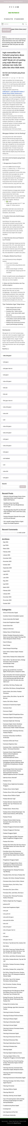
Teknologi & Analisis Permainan (11, 1012)
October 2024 (6, 603)
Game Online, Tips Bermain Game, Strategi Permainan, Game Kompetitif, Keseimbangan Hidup (14, 661)
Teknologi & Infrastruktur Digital (11, 1022)
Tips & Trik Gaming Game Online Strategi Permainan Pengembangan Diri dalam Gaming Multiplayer (13, 1100)
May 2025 (5, 581)
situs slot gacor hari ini (9, 930)
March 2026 (6, 548)
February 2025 (6, 590)
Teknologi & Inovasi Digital (10, 1025)
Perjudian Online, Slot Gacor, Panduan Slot (14, 875)
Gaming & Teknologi (8, 666)
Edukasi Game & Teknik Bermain (11, 632)
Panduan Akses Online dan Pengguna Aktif (14, 792)
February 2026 (6, 551)
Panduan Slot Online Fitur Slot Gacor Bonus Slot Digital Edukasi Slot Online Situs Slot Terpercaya (14, 846)
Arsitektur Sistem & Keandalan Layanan (13, 616)
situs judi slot (6, 914)
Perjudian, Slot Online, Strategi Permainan (14, 878)
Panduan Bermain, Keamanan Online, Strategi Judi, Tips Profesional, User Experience (12, 803)
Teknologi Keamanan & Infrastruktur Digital (14, 1077)
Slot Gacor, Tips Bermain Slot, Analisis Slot (14, 943)
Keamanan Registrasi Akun (10, 744)
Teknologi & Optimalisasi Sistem (11, 1043)
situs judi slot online (8, 920)
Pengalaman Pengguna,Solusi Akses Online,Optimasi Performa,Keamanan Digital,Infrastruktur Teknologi (12, 864)
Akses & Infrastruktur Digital (10, 612)
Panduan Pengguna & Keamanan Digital (13, 827)
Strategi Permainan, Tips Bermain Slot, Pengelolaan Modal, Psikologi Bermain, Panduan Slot (13, 999)
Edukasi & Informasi (8, 628)
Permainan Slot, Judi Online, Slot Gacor (13, 892)
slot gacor (5, 362)
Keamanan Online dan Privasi (10, 740)
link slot (5, 387)
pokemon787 (6, 904)
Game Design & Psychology (10, 648)
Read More (5, 349)
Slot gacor (6, 400)
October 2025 (6, 564)
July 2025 (5, 574)
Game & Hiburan (7, 642)
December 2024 (7, 597)
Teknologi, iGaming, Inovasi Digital (12, 1095)
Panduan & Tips (7, 781)
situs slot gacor (7, 381)
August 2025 (6, 571)
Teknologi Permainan (8, 1086)
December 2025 (7, 558)
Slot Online (6, 946)
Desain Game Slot (8, 625)
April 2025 (5, 584)
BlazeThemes (17, 1123)
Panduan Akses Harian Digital (11, 789)
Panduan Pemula (7, 817)
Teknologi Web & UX (8, 1092)
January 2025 (6, 593)
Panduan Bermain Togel (9, 798)
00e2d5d (6, 78)
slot (4, 420)
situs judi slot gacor (8, 917)
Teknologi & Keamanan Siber (10, 1040)
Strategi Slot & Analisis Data (10, 1004)
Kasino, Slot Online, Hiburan (10, 701)
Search (4, 483)
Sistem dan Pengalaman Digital (11, 907)
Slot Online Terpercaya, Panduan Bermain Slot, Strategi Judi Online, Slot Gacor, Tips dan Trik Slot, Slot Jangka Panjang (14, 951)
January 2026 (6, 555)
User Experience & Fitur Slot (10, 1112)
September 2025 (7, 568)
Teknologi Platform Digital (10, 1089)
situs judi (5, 910)
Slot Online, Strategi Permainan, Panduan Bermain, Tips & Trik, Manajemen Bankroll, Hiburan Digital (14, 974)
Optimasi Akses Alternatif (10, 777)
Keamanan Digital (7, 711)
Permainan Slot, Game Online (10, 889)
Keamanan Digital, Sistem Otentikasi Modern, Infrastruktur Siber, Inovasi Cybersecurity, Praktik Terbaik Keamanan (13, 725)
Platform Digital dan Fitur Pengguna (12, 901)
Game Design (6, 645)
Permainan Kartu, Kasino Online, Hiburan (13, 881)
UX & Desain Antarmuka (9, 1115)
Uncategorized (7, 1109)
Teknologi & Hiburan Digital (10, 1019)
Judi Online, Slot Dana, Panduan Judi (12, 685)
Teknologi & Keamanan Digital (11, 1033)
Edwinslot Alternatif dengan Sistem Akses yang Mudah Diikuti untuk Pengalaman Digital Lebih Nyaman (14, 498)
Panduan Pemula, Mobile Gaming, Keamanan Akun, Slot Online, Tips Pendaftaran (12, 821)
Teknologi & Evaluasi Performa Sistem (13, 1015)
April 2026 (5, 545)
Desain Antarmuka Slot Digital (11, 619)
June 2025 (5, 577)
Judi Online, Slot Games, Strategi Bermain (14, 688)
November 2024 (7, 600)
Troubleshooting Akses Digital (11, 1105)
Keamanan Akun (7, 708)
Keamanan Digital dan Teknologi (11, 721)
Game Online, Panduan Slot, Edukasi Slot (13, 656)
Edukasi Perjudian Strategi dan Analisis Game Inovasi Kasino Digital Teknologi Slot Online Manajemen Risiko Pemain (14, 637)
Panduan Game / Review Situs (11, 808)
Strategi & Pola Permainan (10, 987)
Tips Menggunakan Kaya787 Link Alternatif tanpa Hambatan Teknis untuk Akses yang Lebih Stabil (15, 511)
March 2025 (6, 587)
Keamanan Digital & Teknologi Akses (12, 717)
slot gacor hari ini (7, 368)
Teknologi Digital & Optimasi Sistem (12, 1053)
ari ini (10, 400)
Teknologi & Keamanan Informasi (11, 1036)
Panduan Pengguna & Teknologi (11, 830)
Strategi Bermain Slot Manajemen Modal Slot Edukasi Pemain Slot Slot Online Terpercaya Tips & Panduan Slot (13, 992)
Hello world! (22, 532)
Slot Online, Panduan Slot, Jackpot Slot (13, 969)
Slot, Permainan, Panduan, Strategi (12, 984)
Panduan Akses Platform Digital (11, 795)
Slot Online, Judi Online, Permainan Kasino (14, 956)
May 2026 (5, 542)
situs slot (5, 413)
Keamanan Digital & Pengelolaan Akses (13, 714)
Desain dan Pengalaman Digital (11, 622)
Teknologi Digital (7, 1049)
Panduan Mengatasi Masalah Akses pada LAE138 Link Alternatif (13, 1)
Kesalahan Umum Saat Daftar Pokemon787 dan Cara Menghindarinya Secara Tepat (14, 504)
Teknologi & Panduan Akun (10, 1046)
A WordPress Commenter (10, 532)
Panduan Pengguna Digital (10, 833)
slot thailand (6, 458)
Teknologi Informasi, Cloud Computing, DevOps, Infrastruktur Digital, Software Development (13, 1062)
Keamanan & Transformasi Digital (12, 704)
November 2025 (7, 561)
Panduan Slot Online (8, 841)
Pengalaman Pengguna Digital (11, 860)
